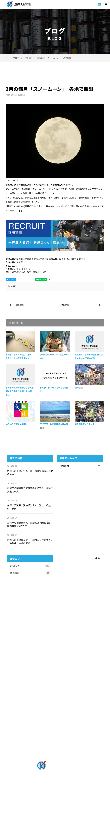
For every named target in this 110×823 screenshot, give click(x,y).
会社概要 (55, 740)
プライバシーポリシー (55, 802)
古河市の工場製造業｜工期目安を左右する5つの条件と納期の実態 (29, 541)
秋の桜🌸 (79, 387)
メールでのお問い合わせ (58, 647)
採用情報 (55, 693)
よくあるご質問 (55, 725)
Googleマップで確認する (55, 783)
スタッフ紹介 (55, 709)
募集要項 (55, 733)
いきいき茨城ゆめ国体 (16, 424)
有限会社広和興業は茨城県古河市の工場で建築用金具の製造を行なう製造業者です (55, 796)
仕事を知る (55, 685)
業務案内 (55, 677)
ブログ (55, 748)
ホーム (55, 669)
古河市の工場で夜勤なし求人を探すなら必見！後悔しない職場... (20, 391)
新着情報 (29, 573)
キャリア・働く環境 (55, 717)
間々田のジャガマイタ (84, 424)
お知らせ (22, 95)
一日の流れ (55, 701)
